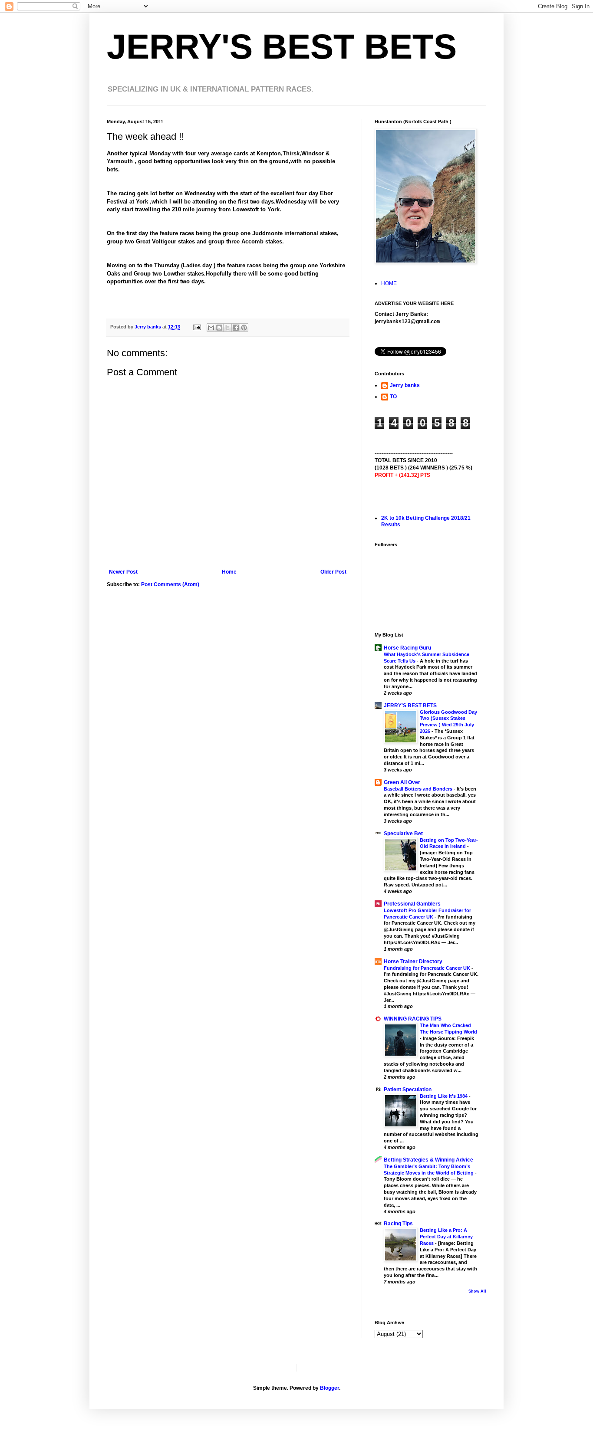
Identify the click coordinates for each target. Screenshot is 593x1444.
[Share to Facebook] (235, 327)
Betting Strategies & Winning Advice (428, 1160)
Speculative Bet (403, 833)
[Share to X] (227, 327)
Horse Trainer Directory (413, 961)
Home (229, 572)
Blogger (329, 1388)
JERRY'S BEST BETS (282, 46)
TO (393, 397)
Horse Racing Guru (407, 648)
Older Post (333, 572)
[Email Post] (196, 326)
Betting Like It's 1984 (444, 1096)
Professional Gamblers (412, 904)
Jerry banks (405, 385)
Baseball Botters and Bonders (419, 788)
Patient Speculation (408, 1089)
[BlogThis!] (219, 327)
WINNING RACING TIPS (412, 1019)
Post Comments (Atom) (170, 584)
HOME (389, 283)
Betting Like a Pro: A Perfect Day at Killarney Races (446, 1236)
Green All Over (402, 782)
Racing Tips (398, 1224)
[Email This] (211, 327)
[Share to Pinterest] (244, 327)
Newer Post (123, 572)
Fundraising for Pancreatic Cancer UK (427, 968)
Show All (477, 1291)
